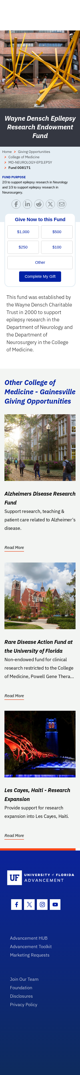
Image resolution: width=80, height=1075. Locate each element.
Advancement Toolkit (31, 946)
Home (7, 151)
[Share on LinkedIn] (28, 205)
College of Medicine (24, 157)
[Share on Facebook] (17, 205)
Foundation (21, 988)
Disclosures (21, 996)
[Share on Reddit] (40, 205)
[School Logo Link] (37, 878)
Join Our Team (24, 979)
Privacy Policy (23, 1004)
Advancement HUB (29, 938)
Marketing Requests (30, 955)
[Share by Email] (62, 205)
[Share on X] (51, 205)
